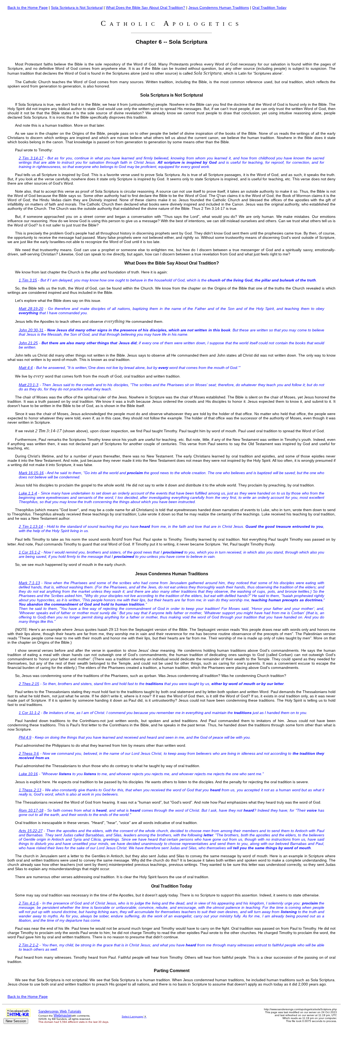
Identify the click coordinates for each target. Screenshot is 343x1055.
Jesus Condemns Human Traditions (218, 7)
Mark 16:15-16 (31, 473)
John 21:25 (28, 343)
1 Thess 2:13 (30, 790)
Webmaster (62, 1015)
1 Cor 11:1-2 (29, 712)
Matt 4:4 (26, 367)
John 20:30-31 (31, 330)
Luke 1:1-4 (28, 493)
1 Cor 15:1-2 (29, 552)
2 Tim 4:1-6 (29, 903)
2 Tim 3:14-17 (31, 158)
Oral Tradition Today (269, 7)
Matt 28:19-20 (31, 308)
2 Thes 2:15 (29, 684)
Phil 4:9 (25, 737)
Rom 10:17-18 (31, 810)
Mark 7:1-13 (29, 583)
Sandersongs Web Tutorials (59, 1011)
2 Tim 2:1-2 (28, 945)
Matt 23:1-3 (28, 385)
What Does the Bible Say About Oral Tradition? (145, 7)
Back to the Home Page (28, 7)
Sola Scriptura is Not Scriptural (77, 7)
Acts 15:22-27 (31, 831)
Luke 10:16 (28, 774)
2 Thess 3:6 (29, 753)
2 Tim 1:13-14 (31, 526)
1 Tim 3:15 (28, 280)
